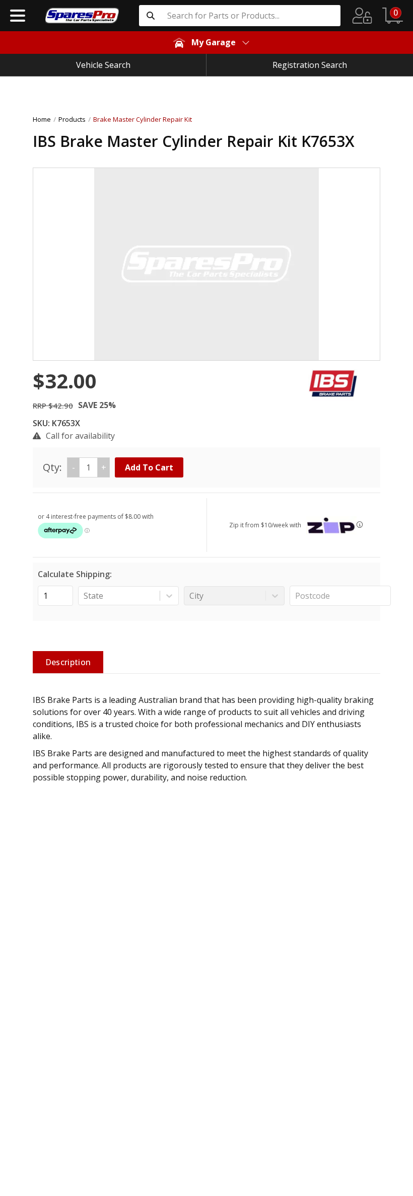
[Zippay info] (360, 524)
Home (42, 119)
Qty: (74, 467)
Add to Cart (149, 467)
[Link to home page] (82, 16)
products (72, 119)
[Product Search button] (150, 15)
